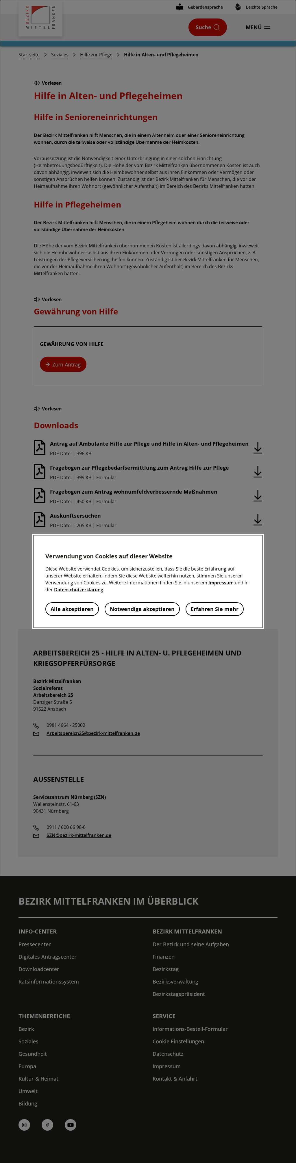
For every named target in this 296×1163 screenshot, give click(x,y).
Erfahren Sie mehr (214, 608)
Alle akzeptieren (72, 608)
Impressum (221, 582)
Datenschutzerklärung (78, 589)
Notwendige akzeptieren (142, 608)
